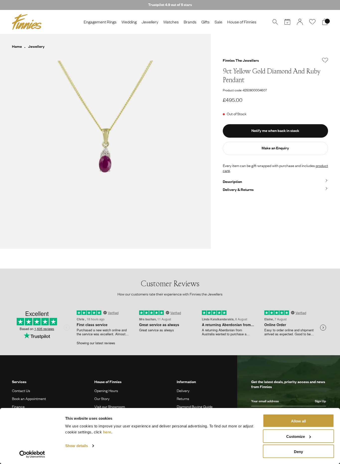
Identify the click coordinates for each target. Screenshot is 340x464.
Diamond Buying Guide (195, 406)
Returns (183, 398)
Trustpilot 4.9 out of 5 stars (170, 4)
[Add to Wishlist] (325, 60)
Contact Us (21, 390)
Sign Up (320, 401)
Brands (190, 21)
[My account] (300, 22)
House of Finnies (241, 21)
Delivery (183, 390)
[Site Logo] (27, 22)
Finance (18, 406)
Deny (298, 452)
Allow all (298, 421)
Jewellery (150, 21)
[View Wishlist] (312, 22)
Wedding (129, 21)
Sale (218, 21)
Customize (295, 436)
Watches (171, 21)
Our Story (102, 398)
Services (19, 381)
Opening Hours (106, 390)
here (107, 432)
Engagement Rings (100, 21)
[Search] (275, 22)
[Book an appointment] (287, 22)
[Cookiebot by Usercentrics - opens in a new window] (32, 454)
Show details (76, 446)
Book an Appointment (29, 398)
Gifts (205, 21)
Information (186, 381)
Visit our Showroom (109, 406)
